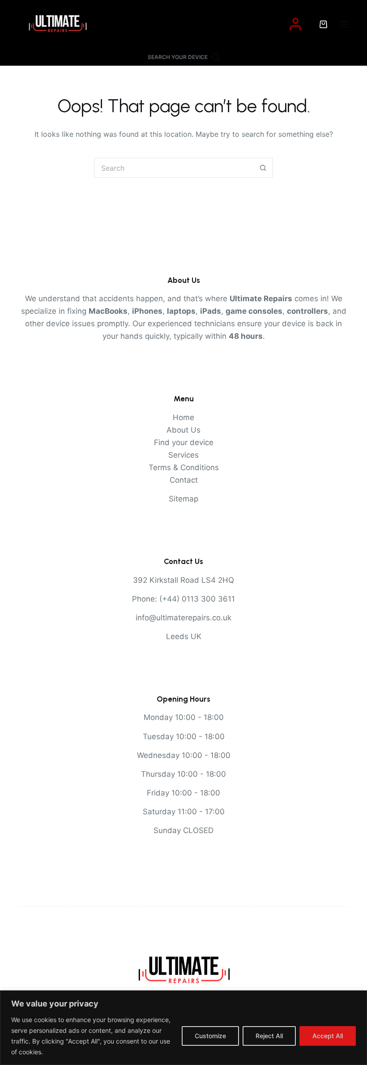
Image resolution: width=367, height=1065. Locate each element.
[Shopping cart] (323, 24)
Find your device (183, 442)
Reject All (269, 1036)
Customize (210, 1036)
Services (183, 454)
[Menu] (345, 24)
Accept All (327, 1036)
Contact (184, 480)
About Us (183, 429)
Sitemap (183, 498)
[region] (183, 1027)
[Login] (295, 24)
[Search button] (263, 168)
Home (183, 417)
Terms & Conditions (184, 467)
